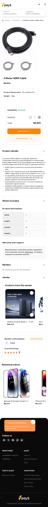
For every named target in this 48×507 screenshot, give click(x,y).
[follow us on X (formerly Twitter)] (8, 440)
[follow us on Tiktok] (17, 440)
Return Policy (28, 483)
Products (6, 11)
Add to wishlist (22, 139)
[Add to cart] (32, 315)
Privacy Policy (28, 486)
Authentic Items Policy (32, 475)
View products (36, 339)
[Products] (13, 13)
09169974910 (6, 459)
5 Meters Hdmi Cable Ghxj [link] (33, 20)
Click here (29, 252)
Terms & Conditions (30, 459)
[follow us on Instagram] (4, 440)
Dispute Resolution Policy (32, 479)
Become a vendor (8, 475)
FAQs (25, 463)
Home (7, 20)
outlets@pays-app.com (10, 455)
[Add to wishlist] (32, 293)
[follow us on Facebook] (13, 440)
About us (27, 455)
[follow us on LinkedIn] (22, 440)
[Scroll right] (41, 309)
